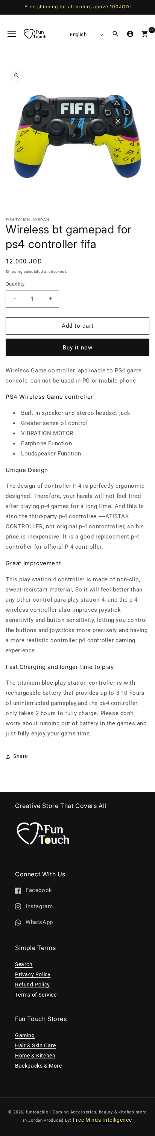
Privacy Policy (32, 974)
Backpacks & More (38, 1066)
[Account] (130, 33)
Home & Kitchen (35, 1056)
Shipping (14, 271)
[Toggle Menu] (12, 34)
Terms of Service (36, 995)
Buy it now (78, 347)
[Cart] (144, 33)
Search (24, 964)
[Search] (115, 33)
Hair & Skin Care (35, 1045)
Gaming (25, 1035)
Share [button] (20, 756)
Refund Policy (32, 985)
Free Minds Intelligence (102, 1120)
